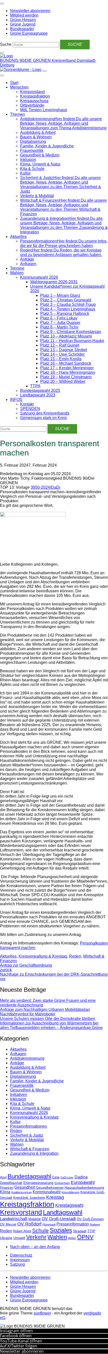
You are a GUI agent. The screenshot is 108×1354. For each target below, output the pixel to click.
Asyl (3, 1177)
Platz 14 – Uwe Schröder (62, 354)
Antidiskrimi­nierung (27, 1058)
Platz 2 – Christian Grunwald (65, 300)
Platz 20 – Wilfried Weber (62, 381)
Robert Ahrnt (22, 1231)
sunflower (42, 1313)
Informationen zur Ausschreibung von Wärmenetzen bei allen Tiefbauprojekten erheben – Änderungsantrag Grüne (51, 1025)
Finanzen (6, 1187)
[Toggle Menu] (2, 75)
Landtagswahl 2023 (37, 395)
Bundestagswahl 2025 (40, 390)
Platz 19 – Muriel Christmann (66, 377)
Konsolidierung (70, 1192)
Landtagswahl (62, 1212)
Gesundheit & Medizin (40, 155)
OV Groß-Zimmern (90, 1219)
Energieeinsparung (38, 1183)
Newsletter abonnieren (22, 1351)
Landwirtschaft (13, 1218)
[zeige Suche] (2, 53)
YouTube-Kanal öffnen (21, 1341)
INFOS (16, 399)
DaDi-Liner (67, 1177)
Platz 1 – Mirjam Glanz (60, 295)
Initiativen (18, 1094)
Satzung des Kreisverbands (44, 413)
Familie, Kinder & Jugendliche (47, 146)
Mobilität (34, 1219)
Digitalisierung (33, 141)
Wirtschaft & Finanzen (29, 1149)
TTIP (91, 1231)
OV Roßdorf (29, 1223)
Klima (5, 1192)
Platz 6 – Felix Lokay (58, 318)
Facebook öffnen (16, 1335)
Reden (75, 956)
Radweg (95, 1224)
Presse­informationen (28, 1126)
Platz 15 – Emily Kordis (61, 359)
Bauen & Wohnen (36, 137)
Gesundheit (24, 1187)
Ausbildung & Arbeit (38, 132)
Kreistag (55, 1197)
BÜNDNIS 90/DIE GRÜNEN (26, 60)
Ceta (56, 1177)
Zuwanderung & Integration (34, 1153)
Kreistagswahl (69, 1205)
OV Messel (8, 1224)
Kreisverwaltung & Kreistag (43, 956)
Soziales (61, 1230)
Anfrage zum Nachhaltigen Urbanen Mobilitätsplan (45, 1009)
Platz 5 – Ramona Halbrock (64, 313)
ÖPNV (85, 1237)
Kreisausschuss (34, 101)
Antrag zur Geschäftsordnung (26, 967)
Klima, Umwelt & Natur (40, 164)
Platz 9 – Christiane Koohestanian (70, 332)
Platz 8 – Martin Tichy (59, 327)
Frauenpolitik (31, 150)
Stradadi (79, 1231)
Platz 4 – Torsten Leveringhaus (67, 309)
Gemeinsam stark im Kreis (43, 418)
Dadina (81, 1177)
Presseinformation (73, 1224)
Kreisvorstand (32, 92)
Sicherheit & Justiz (26, 1135)
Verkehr (36, 1237)
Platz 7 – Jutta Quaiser (60, 322)
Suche (6, 44)
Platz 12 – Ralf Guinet (59, 345)
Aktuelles (18, 236)
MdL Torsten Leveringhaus (43, 110)
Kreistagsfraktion (35, 96)
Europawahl (83, 1182)
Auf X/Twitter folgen (18, 1346)
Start (14, 82)
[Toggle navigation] (2, 3)
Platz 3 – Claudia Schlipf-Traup (68, 304)
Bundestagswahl (29, 1176)
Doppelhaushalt (11, 1183)
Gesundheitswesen (50, 1187)
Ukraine (6, 1238)
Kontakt (27, 404)
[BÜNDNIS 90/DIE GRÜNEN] (6, 56)
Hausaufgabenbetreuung (84, 1187)
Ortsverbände (32, 105)
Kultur (25, 173)
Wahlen (17, 273)
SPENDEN (30, 408)
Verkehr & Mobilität (37, 196)
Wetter (72, 1238)
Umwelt (19, 1238)
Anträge (27, 259)
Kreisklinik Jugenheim (29, 1198)
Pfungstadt (49, 1224)
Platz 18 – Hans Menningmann (67, 372)
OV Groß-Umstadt (59, 1218)
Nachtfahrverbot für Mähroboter (27, 1014)
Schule (40, 1230)
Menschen (19, 87)
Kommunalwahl (47, 1192)
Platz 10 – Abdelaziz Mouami (66, 336)
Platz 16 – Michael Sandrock (65, 363)
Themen (17, 114)
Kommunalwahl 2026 (39, 277)
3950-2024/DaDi (45, 487)
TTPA (35, 386)
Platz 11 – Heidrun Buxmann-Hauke (72, 341)
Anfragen (28, 264)
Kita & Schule (32, 169)
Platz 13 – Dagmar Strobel (63, 350)
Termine (17, 268)
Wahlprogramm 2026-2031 (54, 282)
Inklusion (28, 159)
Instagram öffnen (16, 1330)
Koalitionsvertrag (21, 1192)
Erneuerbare (62, 1182)
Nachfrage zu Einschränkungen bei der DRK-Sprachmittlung (53, 976)
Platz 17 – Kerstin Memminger (67, 368)
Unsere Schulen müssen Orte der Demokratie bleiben (47, 1018)
